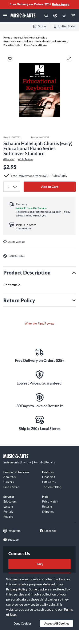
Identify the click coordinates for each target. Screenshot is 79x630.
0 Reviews (8, 159)
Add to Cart (49, 186)
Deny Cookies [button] (22, 623)
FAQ (40, 564)
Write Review (25, 159)
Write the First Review (39, 323)
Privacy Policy (17, 589)
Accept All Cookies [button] (56, 623)
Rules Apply (60, 4)
